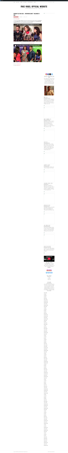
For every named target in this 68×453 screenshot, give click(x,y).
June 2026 (45, 295)
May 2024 (45, 321)
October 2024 (45, 317)
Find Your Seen (17, 18)
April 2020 (45, 342)
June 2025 (45, 309)
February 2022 (45, 328)
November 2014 (46, 420)
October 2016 (45, 391)
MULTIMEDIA (24, 2)
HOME (14, 2)
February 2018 (45, 369)
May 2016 (45, 397)
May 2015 (45, 413)
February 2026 (45, 299)
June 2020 (45, 339)
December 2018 (46, 361)
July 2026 (45, 294)
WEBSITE (35, 2)
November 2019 (46, 347)
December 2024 (46, 314)
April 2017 (45, 383)
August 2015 (45, 409)
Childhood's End (18, 65)
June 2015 (45, 412)
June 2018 (45, 364)
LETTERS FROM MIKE (30, 2)
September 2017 (46, 376)
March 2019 (45, 357)
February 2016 (45, 401)
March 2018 (45, 368)
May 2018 (45, 365)
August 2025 (45, 306)
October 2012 (45, 438)
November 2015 (46, 405)
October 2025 (45, 303)
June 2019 (45, 354)
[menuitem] (0, 0)
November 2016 (46, 390)
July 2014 (45, 424)
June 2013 (45, 434)
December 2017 (46, 372)
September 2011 (46, 442)
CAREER (21, 2)
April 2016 (45, 398)
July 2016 (45, 394)
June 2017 (45, 380)
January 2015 (45, 419)
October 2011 (45, 441)
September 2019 (46, 350)
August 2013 (45, 431)
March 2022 (45, 327)
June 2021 (45, 336)
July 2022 (45, 325)
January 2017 (45, 387)
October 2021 (45, 331)
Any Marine (49, 278)
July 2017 (45, 379)
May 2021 (45, 338)
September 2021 (46, 332)
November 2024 (46, 316)
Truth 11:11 (49, 279)
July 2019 (45, 353)
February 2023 (45, 324)
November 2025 (46, 302)
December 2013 (46, 427)
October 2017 (45, 375)
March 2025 (45, 313)
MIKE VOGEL (17, 2)
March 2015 (45, 416)
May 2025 (45, 310)
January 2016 (45, 402)
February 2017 (45, 386)
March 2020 (45, 343)
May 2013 (45, 435)
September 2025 (46, 305)
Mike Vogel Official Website (34, 7)
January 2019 (45, 360)
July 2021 (45, 335)
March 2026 (45, 298)
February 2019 (45, 358)
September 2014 (46, 423)
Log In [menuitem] (2, 0)
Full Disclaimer (49, 290)
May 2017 (45, 382)
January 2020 (45, 346)
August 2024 (45, 320)
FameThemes (53, 451)
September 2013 (46, 430)
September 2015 (46, 408)
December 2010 (46, 445)
